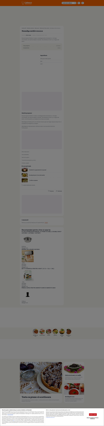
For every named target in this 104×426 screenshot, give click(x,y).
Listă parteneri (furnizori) (50, 417)
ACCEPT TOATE (93, 414)
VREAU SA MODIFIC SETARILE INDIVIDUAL (92, 418)
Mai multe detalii (10, 414)
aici (13, 420)
